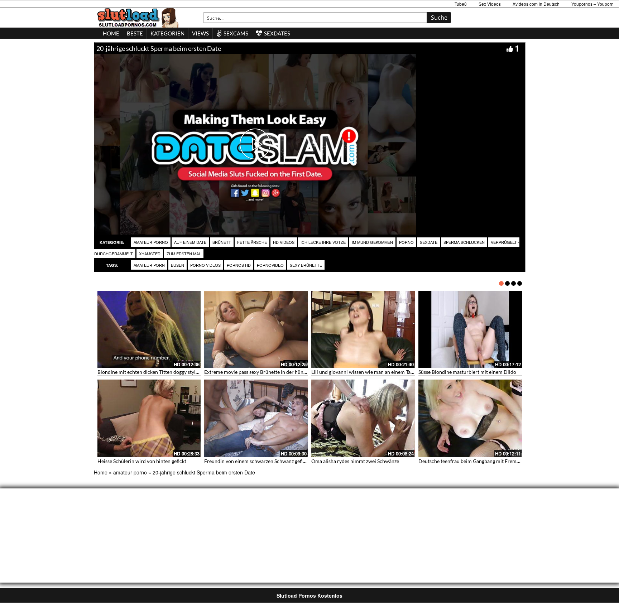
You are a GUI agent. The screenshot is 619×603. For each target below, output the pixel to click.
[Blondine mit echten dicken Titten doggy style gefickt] (149, 329)
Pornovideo (270, 265)
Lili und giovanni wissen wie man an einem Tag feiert (368, 372)
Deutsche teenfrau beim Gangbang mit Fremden (471, 461)
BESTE (135, 33)
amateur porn (149, 265)
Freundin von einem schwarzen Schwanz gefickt (257, 461)
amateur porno (151, 242)
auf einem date (190, 242)
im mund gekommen (372, 242)
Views (200, 33)
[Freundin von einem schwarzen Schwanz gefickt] (256, 418)
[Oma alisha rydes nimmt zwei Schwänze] (363, 418)
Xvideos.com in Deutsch (536, 4)
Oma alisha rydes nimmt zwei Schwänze (355, 461)
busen (177, 265)
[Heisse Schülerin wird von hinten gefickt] (149, 418)
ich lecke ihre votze (323, 242)
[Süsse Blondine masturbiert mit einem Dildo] (470, 329)
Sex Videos (490, 4)
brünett (221, 242)
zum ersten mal (184, 253)
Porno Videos (205, 265)
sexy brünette (306, 265)
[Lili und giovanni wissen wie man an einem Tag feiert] (363, 329)
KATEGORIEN (167, 33)
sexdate (428, 242)
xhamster (149, 253)
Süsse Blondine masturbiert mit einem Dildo (467, 372)
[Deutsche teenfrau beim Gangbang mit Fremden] (470, 418)
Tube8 (461, 4)
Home (100, 472)
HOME (111, 33)
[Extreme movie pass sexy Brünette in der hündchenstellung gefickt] (256, 329)
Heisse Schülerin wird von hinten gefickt (141, 461)
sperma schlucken (464, 242)
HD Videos (283, 242)
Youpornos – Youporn (592, 4)
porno (406, 242)
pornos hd (239, 265)
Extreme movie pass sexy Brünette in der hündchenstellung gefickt (277, 372)
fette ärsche (252, 242)
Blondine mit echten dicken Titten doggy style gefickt (155, 372)
